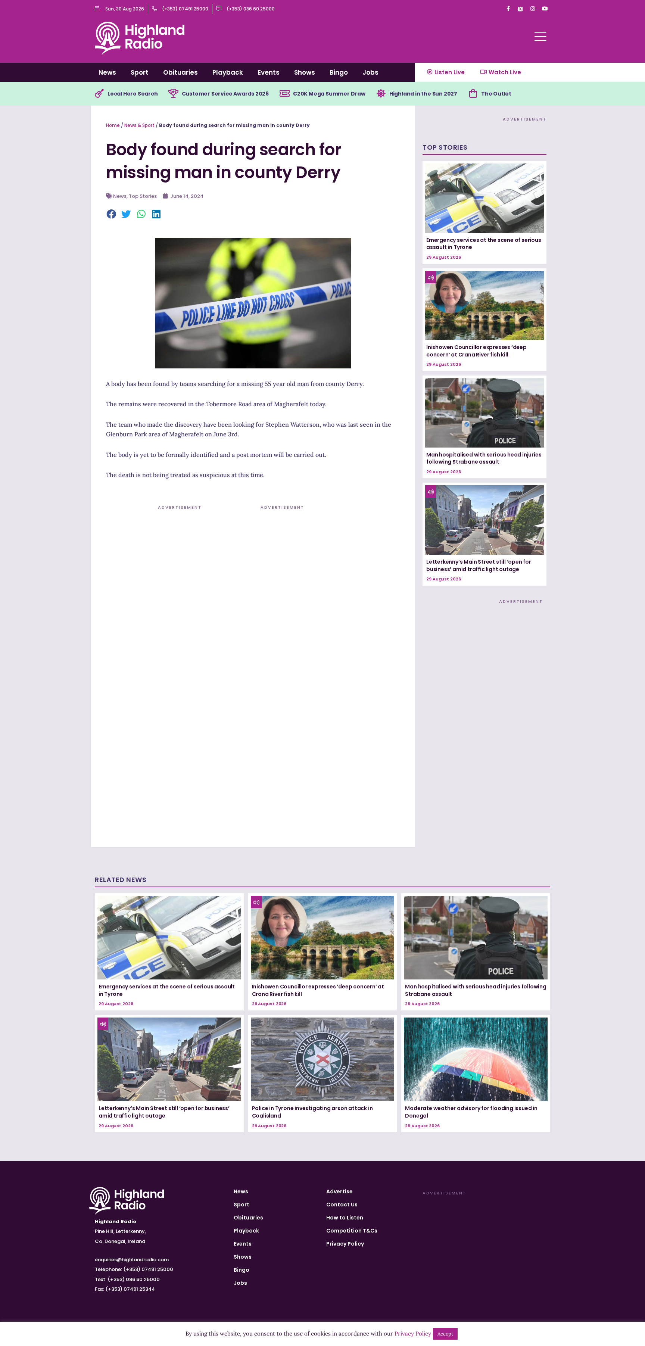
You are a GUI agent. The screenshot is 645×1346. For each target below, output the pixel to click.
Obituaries (180, 72)
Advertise (339, 1191)
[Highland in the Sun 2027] (381, 93)
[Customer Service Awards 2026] (173, 93)
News (107, 72)
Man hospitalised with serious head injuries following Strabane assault (483, 458)
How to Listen (344, 1217)
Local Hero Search (133, 93)
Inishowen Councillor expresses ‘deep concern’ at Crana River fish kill (476, 350)
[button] (111, 215)
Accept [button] (445, 1334)
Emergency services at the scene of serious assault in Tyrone (483, 243)
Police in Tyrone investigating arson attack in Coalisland (312, 1111)
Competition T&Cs (351, 1230)
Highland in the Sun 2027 (423, 93)
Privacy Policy (345, 1243)
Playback (227, 72)
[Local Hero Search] (99, 93)
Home (113, 125)
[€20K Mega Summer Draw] (284, 93)
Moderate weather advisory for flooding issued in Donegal (471, 1111)
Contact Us (342, 1204)
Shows (304, 72)
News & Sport (139, 125)
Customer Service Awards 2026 (225, 93)
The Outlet (496, 93)
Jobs (370, 72)
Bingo (339, 72)
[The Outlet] (472, 93)
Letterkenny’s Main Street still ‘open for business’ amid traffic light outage (478, 565)
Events (269, 72)
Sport (140, 72)
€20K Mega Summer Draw (329, 93)
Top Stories (143, 196)
